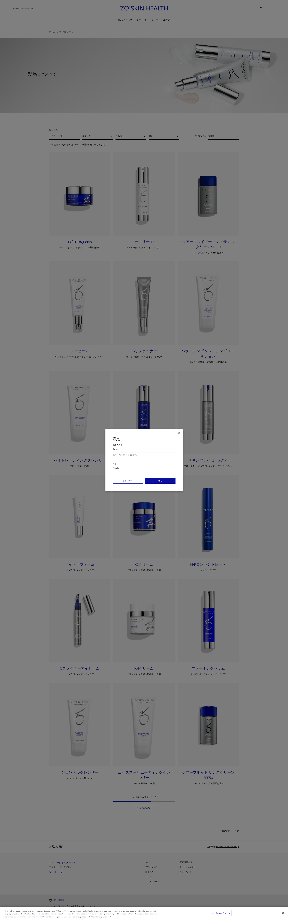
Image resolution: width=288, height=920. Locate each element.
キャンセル (127, 480)
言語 (115, 464)
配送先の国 (117, 445)
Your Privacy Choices (221, 913)
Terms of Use (25, 917)
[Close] (283, 913)
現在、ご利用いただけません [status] (125, 455)
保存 (160, 480)
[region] (144, 913)
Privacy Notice (42, 917)
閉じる (179, 433)
